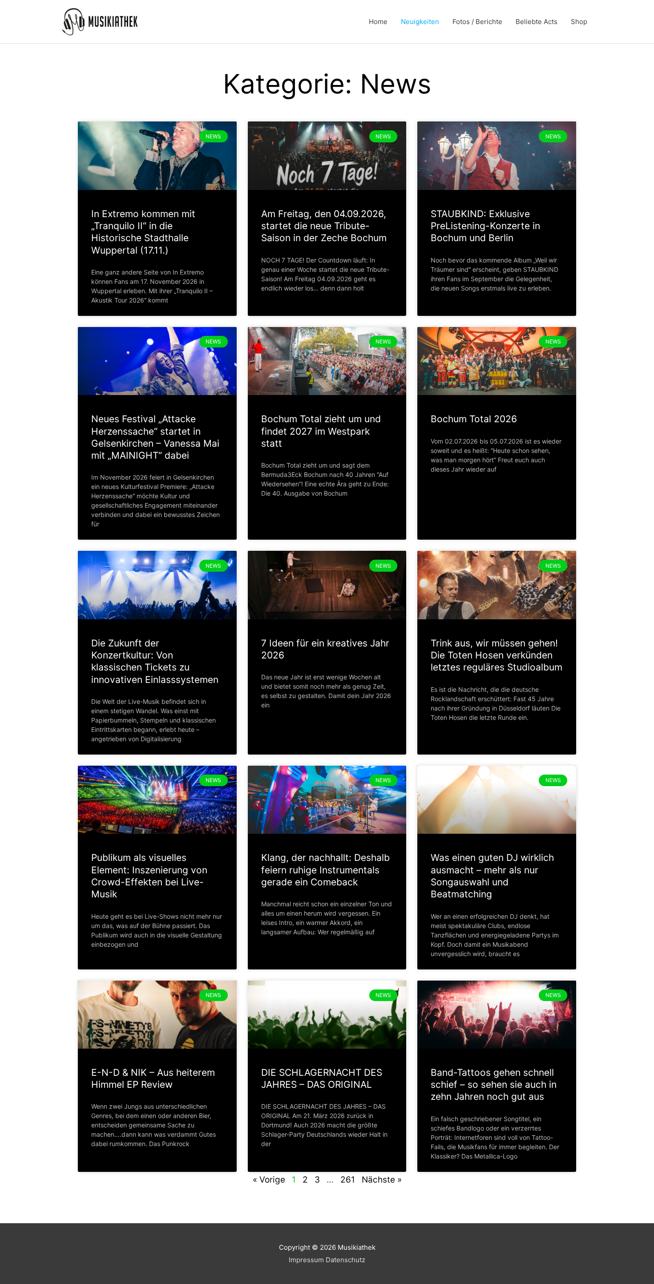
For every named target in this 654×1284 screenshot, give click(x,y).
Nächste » (382, 1180)
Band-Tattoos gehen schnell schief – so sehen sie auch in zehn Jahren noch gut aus (494, 1084)
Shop (579, 21)
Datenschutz (345, 1260)
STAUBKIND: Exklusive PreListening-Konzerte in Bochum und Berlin (485, 226)
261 (347, 1180)
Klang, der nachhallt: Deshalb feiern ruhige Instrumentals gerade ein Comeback (325, 870)
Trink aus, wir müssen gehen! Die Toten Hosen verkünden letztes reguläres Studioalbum (496, 655)
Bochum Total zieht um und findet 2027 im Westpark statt (321, 431)
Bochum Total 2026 (474, 418)
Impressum (306, 1260)
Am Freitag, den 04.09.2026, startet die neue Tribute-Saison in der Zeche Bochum (324, 226)
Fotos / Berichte (477, 21)
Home (378, 21)
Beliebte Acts (536, 21)
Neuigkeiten (420, 21)
